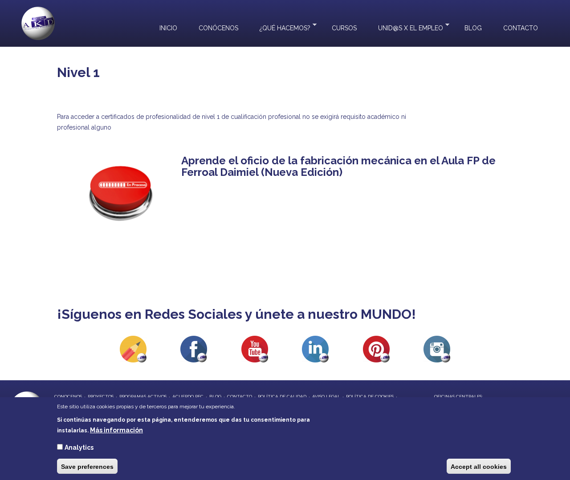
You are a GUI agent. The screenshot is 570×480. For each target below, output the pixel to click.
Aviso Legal (326, 396)
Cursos (344, 28)
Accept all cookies (479, 466)
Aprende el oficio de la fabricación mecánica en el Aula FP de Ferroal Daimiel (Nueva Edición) (338, 166)
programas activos (143, 396)
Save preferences (87, 466)
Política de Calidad (282, 396)
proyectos (101, 396)
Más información (116, 430)
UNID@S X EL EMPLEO (405, 27)
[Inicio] (38, 23)
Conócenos (218, 28)
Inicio (168, 28)
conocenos (68, 396)
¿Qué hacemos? (279, 27)
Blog (473, 28)
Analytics (79, 447)
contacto (239, 396)
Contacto (520, 28)
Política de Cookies (370, 396)
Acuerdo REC (188, 396)
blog (215, 396)
